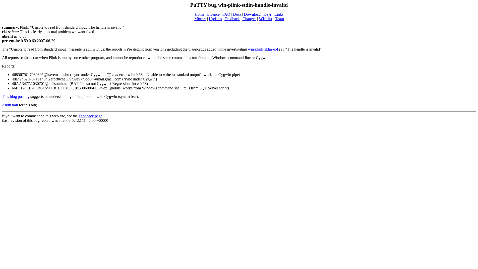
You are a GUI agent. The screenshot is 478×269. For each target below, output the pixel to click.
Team (279, 19)
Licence (213, 14)
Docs (237, 14)
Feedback (232, 19)
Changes (249, 19)
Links (278, 14)
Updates (215, 19)
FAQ (226, 14)
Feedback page (90, 116)
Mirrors (200, 19)
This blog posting (15, 96)
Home (199, 14)
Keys (267, 14)
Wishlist (265, 19)
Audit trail (10, 105)
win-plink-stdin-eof (263, 49)
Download (252, 14)
